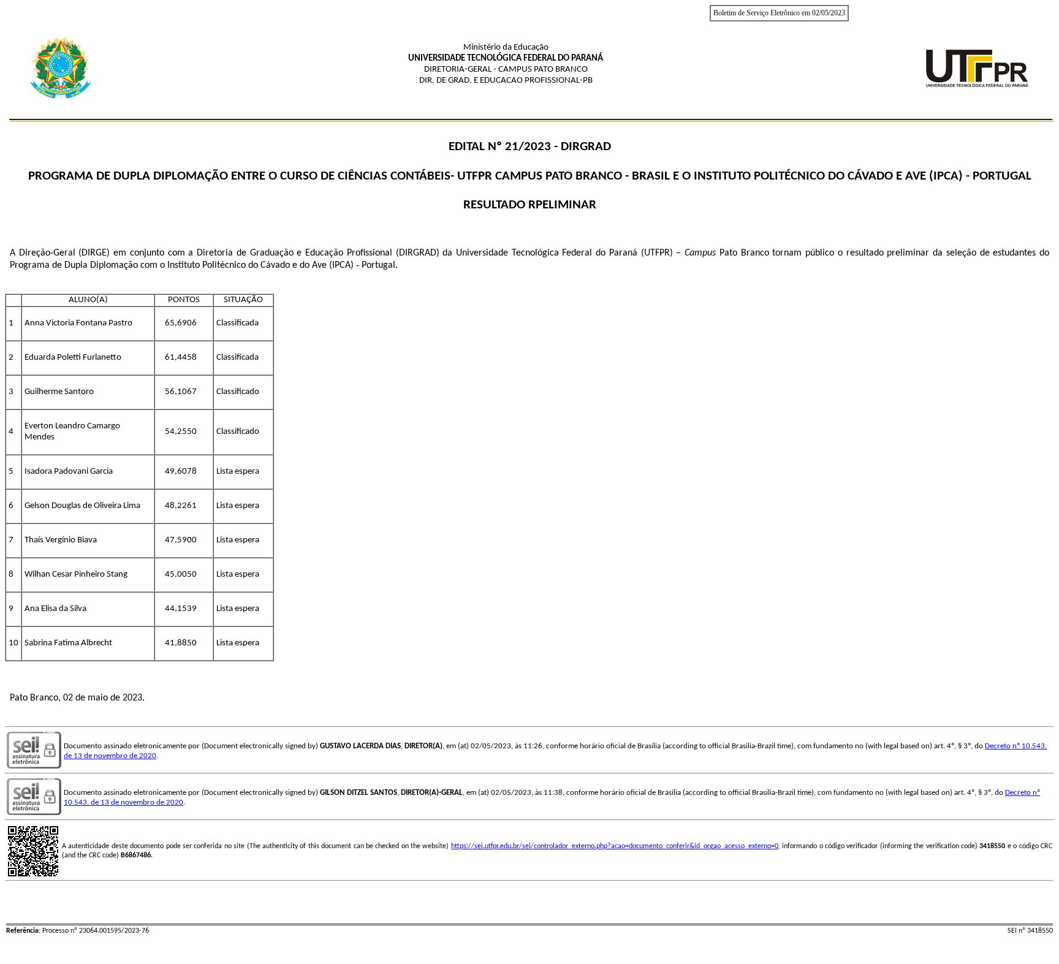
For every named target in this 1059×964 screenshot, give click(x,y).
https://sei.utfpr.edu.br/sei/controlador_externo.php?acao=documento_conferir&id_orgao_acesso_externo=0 (614, 846)
